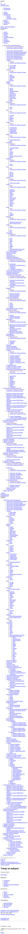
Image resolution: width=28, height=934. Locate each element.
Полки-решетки (14, 336)
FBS (11, 111)
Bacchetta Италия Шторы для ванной (16, 451)
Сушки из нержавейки (15, 805)
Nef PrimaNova (16, 776)
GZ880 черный (13, 558)
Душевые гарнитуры (15, 851)
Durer (11, 594)
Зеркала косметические (15, 299)
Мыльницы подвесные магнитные (18, 709)
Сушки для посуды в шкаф (16, 412)
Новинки (6, 13)
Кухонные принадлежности (11, 420)
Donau (14, 652)
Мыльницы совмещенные (16, 717)
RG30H (11, 583)
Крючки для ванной (15, 311)
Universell (12, 520)
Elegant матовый (14, 535)
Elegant (11, 527)
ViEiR (11, 226)
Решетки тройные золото (19, 734)
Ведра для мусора (11, 253)
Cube (11, 578)
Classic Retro (13, 760)
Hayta (11, 135)
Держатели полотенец (12, 273)
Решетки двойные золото (19, 730)
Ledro (11, 573)
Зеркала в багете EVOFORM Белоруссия (17, 438)
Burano (11, 571)
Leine (11, 624)
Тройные (12, 732)
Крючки (12, 703)
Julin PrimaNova (16, 779)
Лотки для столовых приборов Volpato (16, 419)
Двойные (12, 726)
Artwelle (12, 71)
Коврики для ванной (9, 439)
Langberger (12, 143)
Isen (10, 628)
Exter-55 (15, 654)
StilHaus (12, 218)
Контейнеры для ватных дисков (15, 308)
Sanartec (12, 179)
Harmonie (12, 519)
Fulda (14, 641)
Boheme (9, 81)
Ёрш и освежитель (14, 693)
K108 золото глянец (15, 589)
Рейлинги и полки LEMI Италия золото (17, 405)
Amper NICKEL (17, 640)
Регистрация (7, 8)
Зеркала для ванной (12, 423)
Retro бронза (13, 531)
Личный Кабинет (8, 903)
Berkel (11, 627)
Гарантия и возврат (11, 18)
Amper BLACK (16, 639)
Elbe (11, 633)
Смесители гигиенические (16, 846)
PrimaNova (12, 766)
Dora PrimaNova (17, 772)
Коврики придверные (9, 440)
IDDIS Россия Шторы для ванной (15, 450)
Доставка (9, 17)
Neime (14, 644)
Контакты (6, 21)
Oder (14, 649)
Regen (11, 521)
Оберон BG (12, 515)
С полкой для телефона (15, 671)
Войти (2, 26)
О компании (7, 22)
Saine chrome (13, 600)
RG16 (11, 585)
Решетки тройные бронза (19, 736)
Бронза (11, 698)
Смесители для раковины (16, 842)
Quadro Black (13, 536)
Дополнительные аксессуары (17, 635)
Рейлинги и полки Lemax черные (15, 393)
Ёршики (12, 289)
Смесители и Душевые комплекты (15, 463)
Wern (11, 629)
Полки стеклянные (11, 346)
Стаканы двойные (14, 745)
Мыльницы (12, 320)
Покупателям (7, 14)
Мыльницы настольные (16, 716)
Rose (11, 168)
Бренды (5, 24)
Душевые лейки (11, 489)
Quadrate (12, 528)
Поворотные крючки (15, 705)
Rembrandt (12, 593)
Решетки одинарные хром (19, 722)
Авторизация (7, 9)
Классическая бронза (15, 562)
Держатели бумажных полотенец (15, 270)
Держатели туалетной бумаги (17, 260)
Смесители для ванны (15, 841)
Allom (11, 606)
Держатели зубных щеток (13, 272)
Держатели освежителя (12, 257)
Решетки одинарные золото (20, 724)
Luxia (11, 547)
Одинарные (13, 721)
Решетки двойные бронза (19, 729)
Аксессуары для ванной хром (14, 56)
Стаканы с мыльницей (15, 748)
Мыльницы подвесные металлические (15, 714)
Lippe (11, 631)
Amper (14, 637)
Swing (11, 604)
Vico (11, 568)
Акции (5, 12)
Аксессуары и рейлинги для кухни (15, 389)
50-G (11, 620)
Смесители (12, 469)
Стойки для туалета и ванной (14, 366)
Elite (11, 537)
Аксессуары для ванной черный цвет (16, 53)
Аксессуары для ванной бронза (14, 58)
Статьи (5, 20)
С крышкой (12, 668)
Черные (11, 699)
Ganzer (11, 123)
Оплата (8, 16)
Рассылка (6, 907)
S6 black (12, 610)
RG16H (11, 582)
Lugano (11, 570)
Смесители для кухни (15, 845)
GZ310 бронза (13, 554)
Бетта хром (12, 513)
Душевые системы (14, 849)
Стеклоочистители (11, 365)
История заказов (8, 904)
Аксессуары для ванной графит (15, 50)
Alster (11, 567)
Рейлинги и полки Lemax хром (14, 394)
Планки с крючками (15, 706)
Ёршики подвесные (15, 691)
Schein (11, 185)
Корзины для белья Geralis (13, 459)
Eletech (11, 613)
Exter (11, 625)
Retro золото (13, 533)
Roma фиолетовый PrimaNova (17, 768)
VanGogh (12, 605)
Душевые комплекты (15, 481)
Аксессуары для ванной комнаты (15, 46)
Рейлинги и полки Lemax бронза (15, 396)
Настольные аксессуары (16, 574)
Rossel (14, 656)
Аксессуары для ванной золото (14, 57)
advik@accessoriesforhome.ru (8, 914)
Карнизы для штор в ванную (11, 453)
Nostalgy (12, 548)
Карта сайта (7, 897)
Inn (13, 651)
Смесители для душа (15, 844)
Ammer (11, 632)
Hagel (11, 517)
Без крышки (13, 670)
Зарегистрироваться (10, 26)
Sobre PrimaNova (17, 775)
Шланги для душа (11, 488)
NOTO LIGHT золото (15, 617)
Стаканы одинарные (15, 744)
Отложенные (4, 28)
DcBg (11, 543)
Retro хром (12, 532)
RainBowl (12, 160)
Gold (11, 563)
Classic (11, 84)
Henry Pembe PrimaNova (19, 774)
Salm (14, 659)
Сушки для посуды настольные (14, 409)
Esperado (12, 546)
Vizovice (12, 551)
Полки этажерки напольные (14, 349)
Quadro (11, 539)
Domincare (12, 103)
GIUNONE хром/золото (16, 616)
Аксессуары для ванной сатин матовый (17, 52)
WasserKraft (12, 234)
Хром (11, 695)
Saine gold (12, 601)
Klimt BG (12, 591)
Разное (11, 575)
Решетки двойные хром (19, 728)
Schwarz (12, 523)
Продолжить (4, 874)
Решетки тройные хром (18, 733)
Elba (14, 658)
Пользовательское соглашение (11, 884)
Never (14, 643)
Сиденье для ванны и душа (13, 367)
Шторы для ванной (11, 443)
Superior (12, 602)
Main (14, 655)
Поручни (9, 345)
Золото (11, 697)
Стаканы (12, 351)
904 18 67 (5, 496)
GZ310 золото (13, 559)
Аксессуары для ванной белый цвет (16, 54)
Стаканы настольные (15, 747)
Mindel (14, 645)
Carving (11, 597)
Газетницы (9, 254)
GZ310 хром (13, 555)
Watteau (11, 595)
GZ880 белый (13, 556)
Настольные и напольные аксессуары (16, 757)
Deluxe (11, 529)
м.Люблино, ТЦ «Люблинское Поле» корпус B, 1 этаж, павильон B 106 (10, 911)
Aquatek (12, 61)
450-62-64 (5, 494)
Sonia (11, 208)
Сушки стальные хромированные (18, 806)
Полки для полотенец (12, 347)
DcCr (11, 541)
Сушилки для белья (9, 461)
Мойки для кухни (8, 490)
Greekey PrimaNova (17, 771)
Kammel (15, 648)
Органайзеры (10, 334)
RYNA (11, 550)
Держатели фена (11, 255)
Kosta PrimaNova (17, 778)
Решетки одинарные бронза (20, 725)
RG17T (11, 586)
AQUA (11, 579)
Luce (11, 612)
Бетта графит (13, 512)
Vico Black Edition (14, 566)
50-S (11, 621)
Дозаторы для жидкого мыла (17, 276)
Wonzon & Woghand (12, 251)
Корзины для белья (11, 455)
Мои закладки (7, 905)
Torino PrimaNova (17, 770)
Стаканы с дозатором (15, 749)
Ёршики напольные (15, 690)
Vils (13, 647)
